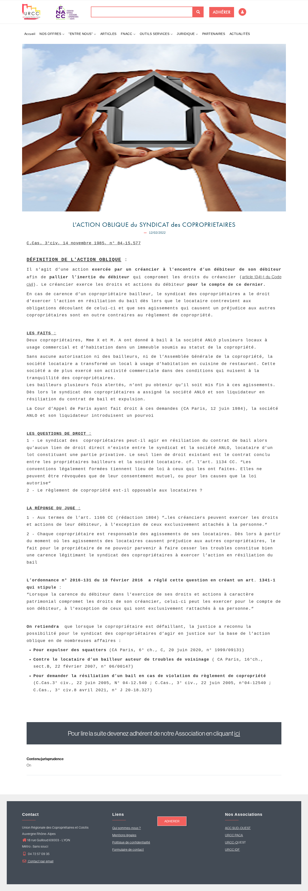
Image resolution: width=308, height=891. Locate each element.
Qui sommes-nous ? (126, 828)
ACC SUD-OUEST (238, 828)
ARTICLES (108, 34)
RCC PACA (235, 835)
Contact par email (40, 861)
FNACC (127, 34)
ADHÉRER (222, 12)
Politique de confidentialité (131, 842)
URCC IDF (232, 850)
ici (237, 733)
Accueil (29, 34)
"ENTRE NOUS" (81, 34)
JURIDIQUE (186, 34)
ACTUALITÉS (240, 34)
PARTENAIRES (213, 34)
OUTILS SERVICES (155, 34)
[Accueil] (50, 12)
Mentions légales (124, 835)
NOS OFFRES (50, 34)
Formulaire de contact (128, 850)
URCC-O (231, 842)
